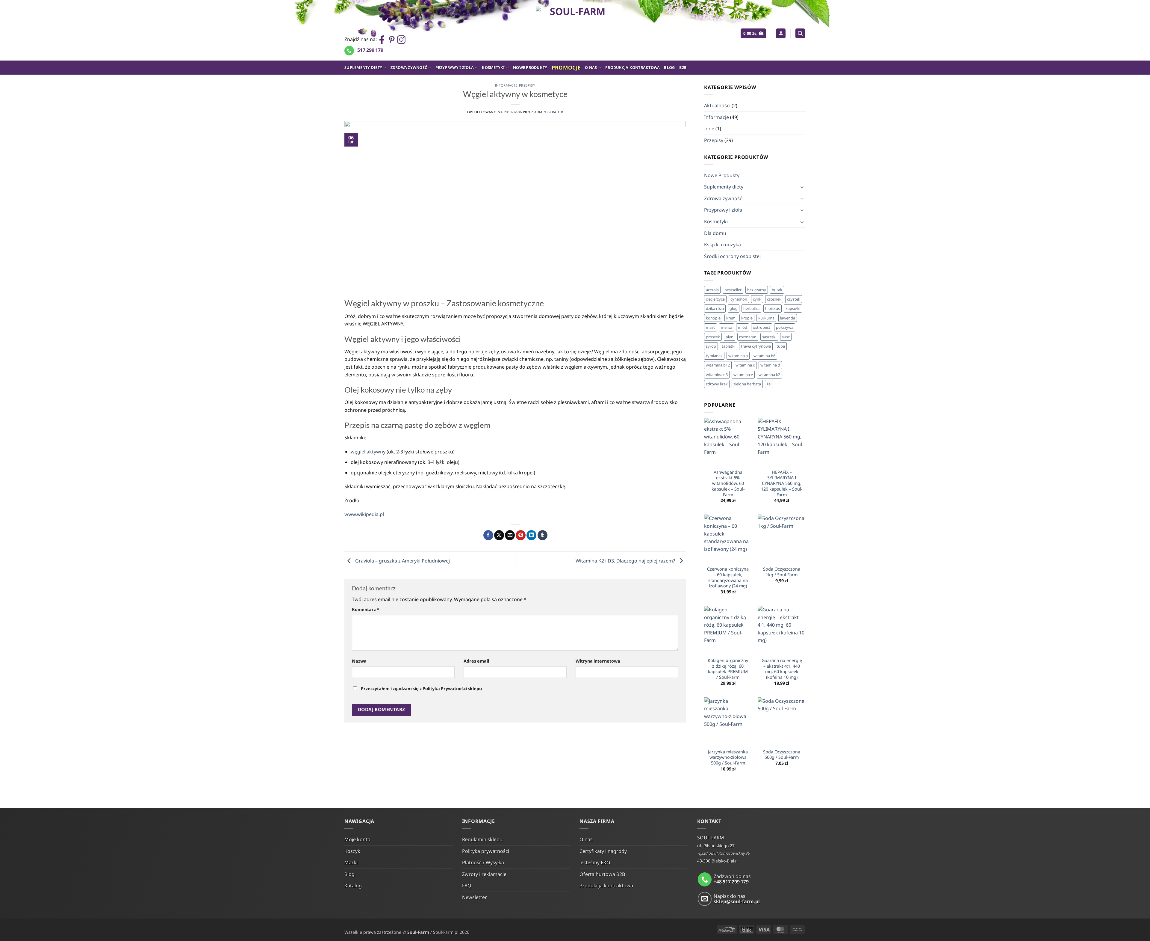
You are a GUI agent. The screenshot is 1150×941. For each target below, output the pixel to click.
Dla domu (715, 233)
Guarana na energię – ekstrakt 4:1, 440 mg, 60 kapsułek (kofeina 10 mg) (782, 669)
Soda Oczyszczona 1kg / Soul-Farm (781, 571)
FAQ (466, 885)
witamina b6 (764, 355)
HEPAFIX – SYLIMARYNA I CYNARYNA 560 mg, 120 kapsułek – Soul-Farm (781, 483)
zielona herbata (747, 384)
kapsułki (793, 308)
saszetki (769, 337)
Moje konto (357, 839)
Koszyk (352, 851)
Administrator (548, 112)
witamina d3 (717, 374)
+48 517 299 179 (731, 881)
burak (777, 289)
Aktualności (717, 105)
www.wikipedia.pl (364, 514)
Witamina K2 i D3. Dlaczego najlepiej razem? (626, 560)
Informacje (506, 85)
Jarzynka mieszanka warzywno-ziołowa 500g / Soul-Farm (728, 757)
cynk (757, 299)
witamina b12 (718, 365)
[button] (753, 33)
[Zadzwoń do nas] (705, 879)
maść (710, 327)
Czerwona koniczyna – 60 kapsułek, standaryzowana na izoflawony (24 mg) (728, 577)
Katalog (353, 885)
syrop (711, 346)
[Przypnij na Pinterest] (521, 535)
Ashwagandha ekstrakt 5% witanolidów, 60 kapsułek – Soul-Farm (728, 483)
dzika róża (715, 308)
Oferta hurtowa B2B (602, 874)
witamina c (745, 365)
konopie (713, 318)
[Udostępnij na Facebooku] (488, 535)
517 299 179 (370, 50)
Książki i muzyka (722, 244)
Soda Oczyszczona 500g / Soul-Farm (781, 754)
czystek (793, 299)
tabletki (728, 346)
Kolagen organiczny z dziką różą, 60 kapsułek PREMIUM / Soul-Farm (728, 669)
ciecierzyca (715, 299)
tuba (781, 346)
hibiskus (772, 308)
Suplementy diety (363, 67)
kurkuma (766, 318)
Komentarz (365, 609)
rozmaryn (747, 337)
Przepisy (527, 85)
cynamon (738, 299)
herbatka (751, 308)
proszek (713, 337)
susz (786, 337)
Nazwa (359, 661)
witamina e (743, 374)
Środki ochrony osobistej (732, 256)
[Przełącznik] (802, 187)
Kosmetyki (493, 67)
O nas (591, 67)
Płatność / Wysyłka (483, 862)
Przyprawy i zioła (454, 67)
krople (747, 318)
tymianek (714, 355)
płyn (729, 337)
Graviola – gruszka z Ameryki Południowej (402, 560)
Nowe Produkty (530, 67)
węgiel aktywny (368, 451)
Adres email (476, 661)
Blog (669, 67)
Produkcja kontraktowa (632, 67)
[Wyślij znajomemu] (510, 535)
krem (731, 318)
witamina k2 (769, 374)
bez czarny (756, 289)
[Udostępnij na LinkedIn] (531, 535)
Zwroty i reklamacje (484, 874)
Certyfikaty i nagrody (603, 851)
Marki (351, 862)
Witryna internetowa (598, 661)
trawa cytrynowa (756, 346)
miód (742, 327)
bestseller (733, 289)
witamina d (770, 365)
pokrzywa (784, 327)
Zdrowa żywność (409, 67)
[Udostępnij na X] (499, 535)
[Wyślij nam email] (705, 899)
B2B (683, 67)
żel (769, 384)
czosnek (774, 299)
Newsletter (474, 897)
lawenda (787, 318)
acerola (712, 289)
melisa (726, 327)
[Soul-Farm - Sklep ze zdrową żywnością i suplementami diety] (575, 30)
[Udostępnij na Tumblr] (542, 535)
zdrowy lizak (717, 384)
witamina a (738, 355)
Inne (709, 128)
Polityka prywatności (485, 851)
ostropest (761, 327)
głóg (734, 308)
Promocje (566, 67)
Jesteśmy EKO (594, 862)
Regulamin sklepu (482, 839)
